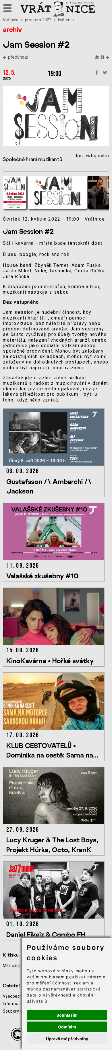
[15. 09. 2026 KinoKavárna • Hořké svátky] (55, 643)
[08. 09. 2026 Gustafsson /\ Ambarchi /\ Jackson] (55, 464)
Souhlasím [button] (67, 1015)
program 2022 (38, 20)
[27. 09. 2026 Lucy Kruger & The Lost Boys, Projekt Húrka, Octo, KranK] (55, 822)
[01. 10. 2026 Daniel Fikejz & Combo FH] (55, 917)
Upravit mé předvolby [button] (67, 1038)
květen (64, 20)
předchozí (18, 57)
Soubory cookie (17, 1011)
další (99, 57)
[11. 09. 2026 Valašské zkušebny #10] (55, 558)
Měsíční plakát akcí (21, 965)
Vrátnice (10, 20)
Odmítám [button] (67, 1026)
